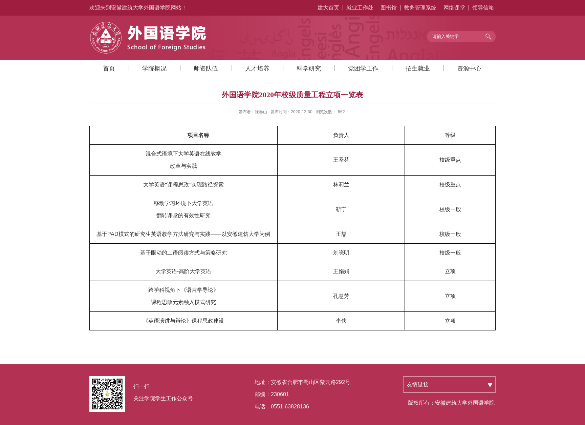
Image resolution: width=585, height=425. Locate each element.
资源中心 (469, 68)
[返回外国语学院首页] (148, 23)
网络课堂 (454, 8)
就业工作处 (359, 8)
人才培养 (257, 68)
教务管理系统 (420, 8)
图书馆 (389, 8)
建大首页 (328, 8)
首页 (109, 68)
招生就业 (418, 68)
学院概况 (154, 68)
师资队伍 (206, 68)
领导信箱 (483, 8)
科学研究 (309, 68)
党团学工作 (363, 68)
